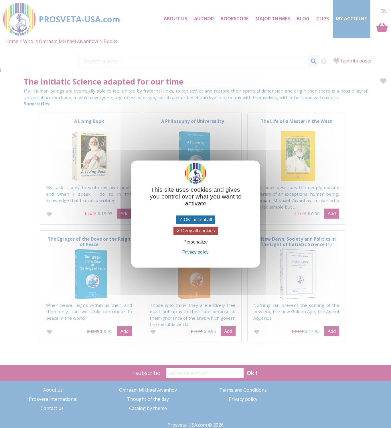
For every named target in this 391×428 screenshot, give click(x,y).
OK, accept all (197, 219)
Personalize (195, 242)
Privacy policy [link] (195, 252)
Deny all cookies (197, 230)
